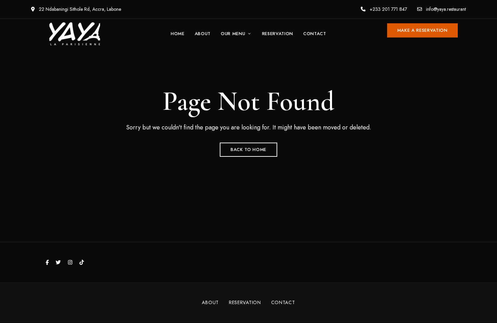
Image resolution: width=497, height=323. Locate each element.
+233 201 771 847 (387, 9)
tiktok (81, 262)
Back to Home (248, 149)
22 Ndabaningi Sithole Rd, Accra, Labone (79, 9)
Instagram (70, 262)
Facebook (47, 262)
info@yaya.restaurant (445, 9)
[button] (422, 30)
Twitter (58, 262)
